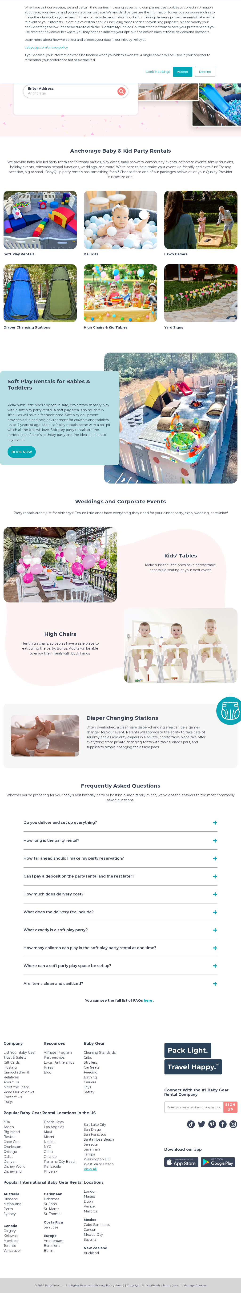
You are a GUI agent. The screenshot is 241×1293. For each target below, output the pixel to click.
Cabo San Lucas (97, 1225)
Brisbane (11, 1199)
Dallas (8, 1157)
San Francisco (95, 1134)
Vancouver (12, 1250)
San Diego (92, 1129)
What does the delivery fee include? (59, 912)
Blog (48, 1072)
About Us (11, 1082)
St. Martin (52, 1209)
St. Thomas (53, 1214)
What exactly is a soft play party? (56, 930)
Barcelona (52, 1246)
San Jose (51, 1227)
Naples (49, 1142)
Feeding (90, 1072)
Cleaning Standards (100, 1052)
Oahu (48, 1152)
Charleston (12, 1147)
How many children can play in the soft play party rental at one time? (90, 948)
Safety (89, 1092)
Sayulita (90, 1239)
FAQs (8, 1102)
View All (90, 1169)
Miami (49, 1137)
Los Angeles (54, 1127)
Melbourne (12, 1204)
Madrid (89, 1196)
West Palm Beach (99, 1164)
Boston (10, 1137)
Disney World (14, 1166)
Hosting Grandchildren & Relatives (16, 1072)
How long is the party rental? (51, 840)
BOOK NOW (22, 452)
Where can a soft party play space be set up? (67, 966)
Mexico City (93, 1234)
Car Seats (91, 1067)
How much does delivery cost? (54, 894)
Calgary (10, 1231)
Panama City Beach (60, 1161)
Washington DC (97, 1159)
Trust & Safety (15, 1057)
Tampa (89, 1154)
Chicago (10, 1152)
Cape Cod (12, 1142)
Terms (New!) (172, 1285)
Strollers (90, 1062)
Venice (89, 1206)
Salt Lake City (95, 1124)
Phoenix (50, 1171)
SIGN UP (230, 1107)
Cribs (88, 1057)
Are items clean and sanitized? (53, 983)
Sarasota (91, 1144)
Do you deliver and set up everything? (60, 822)
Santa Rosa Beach (99, 1139)
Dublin (89, 1201)
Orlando (50, 1157)
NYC (47, 1147)
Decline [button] (205, 71)
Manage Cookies (195, 1285)
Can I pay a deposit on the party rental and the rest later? (79, 876)
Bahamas (51, 1199)
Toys (87, 1087)
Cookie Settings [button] (157, 71)
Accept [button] (182, 71)
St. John (50, 1204)
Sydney (10, 1214)
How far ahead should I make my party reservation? (74, 858)
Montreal (11, 1241)
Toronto (10, 1246)
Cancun (90, 1230)
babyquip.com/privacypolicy (46, 47)
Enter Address (41, 88)
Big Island (12, 1132)
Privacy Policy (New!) (109, 1285)
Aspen (9, 1127)
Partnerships (54, 1057)
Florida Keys (54, 1122)
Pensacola (52, 1166)
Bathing (90, 1077)
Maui (48, 1132)
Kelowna (11, 1236)
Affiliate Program (58, 1052)
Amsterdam (54, 1241)
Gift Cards (12, 1062)
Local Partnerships (59, 1062)
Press (48, 1067)
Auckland (91, 1253)
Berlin (48, 1250)
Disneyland (13, 1171)
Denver (10, 1161)
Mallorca (90, 1211)
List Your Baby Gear (20, 1052)
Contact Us (13, 1097)
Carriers (90, 1082)
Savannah (92, 1149)
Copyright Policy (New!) (143, 1285)
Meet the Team (16, 1087)
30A (7, 1122)
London (90, 1191)
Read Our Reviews (19, 1092)
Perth (8, 1209)
